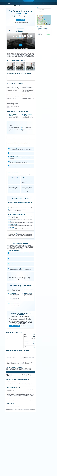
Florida (9, 5)
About (35, 3)
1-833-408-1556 (21, 19)
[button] (44, 19)
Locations (43, 3)
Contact (48, 3)
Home (31, 3)
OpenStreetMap (47, 24)
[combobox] (38, 11)
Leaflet (45, 24)
